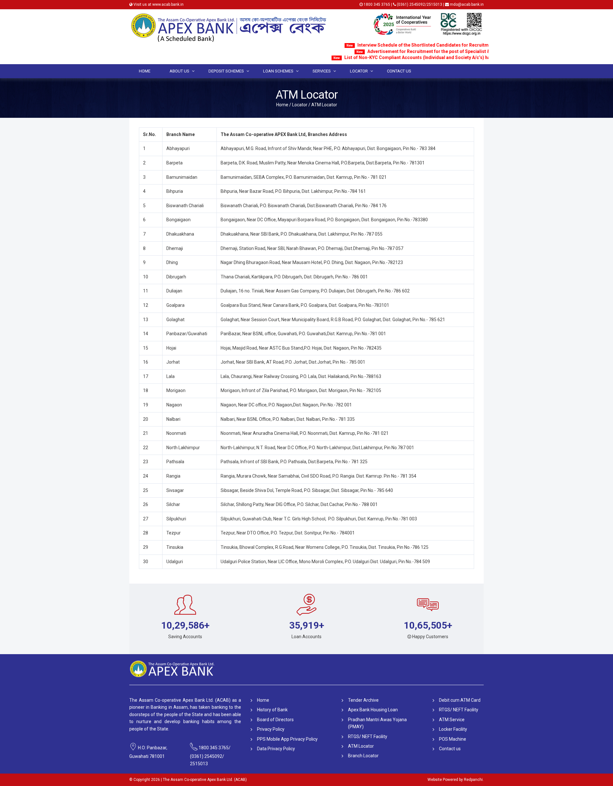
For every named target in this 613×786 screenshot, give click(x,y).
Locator (359, 71)
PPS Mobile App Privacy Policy (287, 739)
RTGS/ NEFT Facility (367, 736)
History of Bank (272, 709)
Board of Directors (275, 719)
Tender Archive (363, 700)
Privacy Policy (270, 729)
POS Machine (452, 739)
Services (322, 71)
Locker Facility (453, 729)
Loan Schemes (278, 71)
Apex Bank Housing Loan (373, 709)
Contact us (399, 71)
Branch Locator (363, 755)
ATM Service (452, 719)
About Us (179, 71)
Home (144, 71)
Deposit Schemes (226, 71)
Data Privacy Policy (276, 748)
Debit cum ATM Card (460, 700)
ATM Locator (361, 746)
